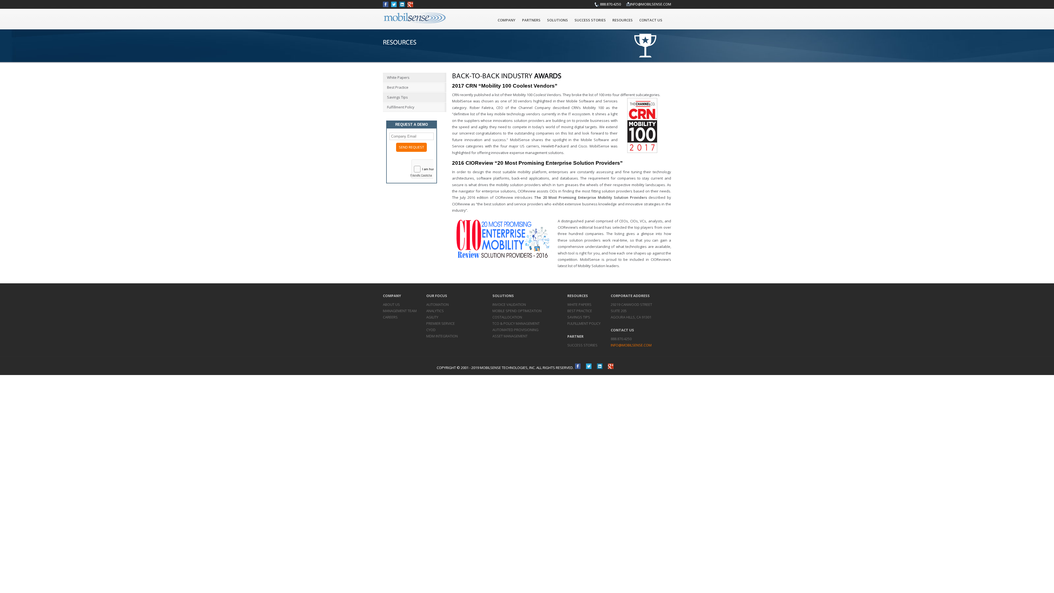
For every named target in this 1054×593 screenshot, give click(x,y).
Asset (510, 336)
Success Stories (590, 20)
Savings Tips (397, 97)
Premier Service (440, 323)
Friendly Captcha (421, 175)
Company (506, 20)
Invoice (509, 304)
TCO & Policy (516, 323)
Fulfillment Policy (400, 107)
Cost (507, 317)
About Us (391, 304)
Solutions (557, 20)
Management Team (400, 310)
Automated (515, 329)
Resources (622, 20)
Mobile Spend (517, 310)
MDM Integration (442, 336)
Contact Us (650, 20)
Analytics (435, 310)
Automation (437, 304)
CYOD (431, 329)
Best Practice (397, 87)
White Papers (398, 77)
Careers (390, 317)
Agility (432, 317)
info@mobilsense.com (650, 4)
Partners (531, 20)
